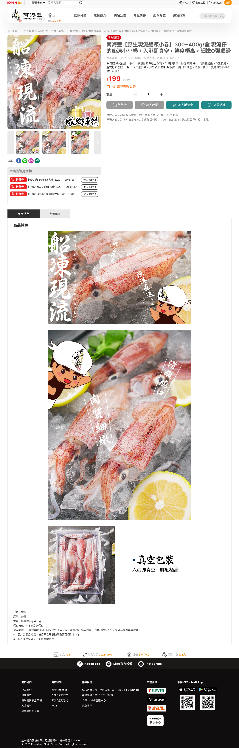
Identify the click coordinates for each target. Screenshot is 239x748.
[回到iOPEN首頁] (14, 2)
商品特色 (23, 214)
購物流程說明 (59, 689)
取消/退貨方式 (60, 700)
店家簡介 (100, 15)
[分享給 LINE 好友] (24, 160)
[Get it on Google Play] (207, 698)
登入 (185, 2)
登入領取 (88, 179)
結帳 (228, 2)
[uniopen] (156, 700)
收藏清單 (200, 2)
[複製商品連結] (37, 160)
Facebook (92, 663)
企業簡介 (26, 689)
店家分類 (80, 15)
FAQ (54, 705)
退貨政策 (179, 15)
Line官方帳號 (122, 663)
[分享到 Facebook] (18, 160)
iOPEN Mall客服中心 (94, 700)
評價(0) (55, 214)
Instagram (153, 663)
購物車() (218, 2)
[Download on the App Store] (187, 698)
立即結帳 (218, 105)
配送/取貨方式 (60, 695)
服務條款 (159, 15)
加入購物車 (185, 105)
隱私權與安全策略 (31, 700)
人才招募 (26, 705)
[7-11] (156, 692)
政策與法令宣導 (30, 710)
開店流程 (87, 705)
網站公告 (120, 15)
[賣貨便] (156, 710)
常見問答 (140, 15)
